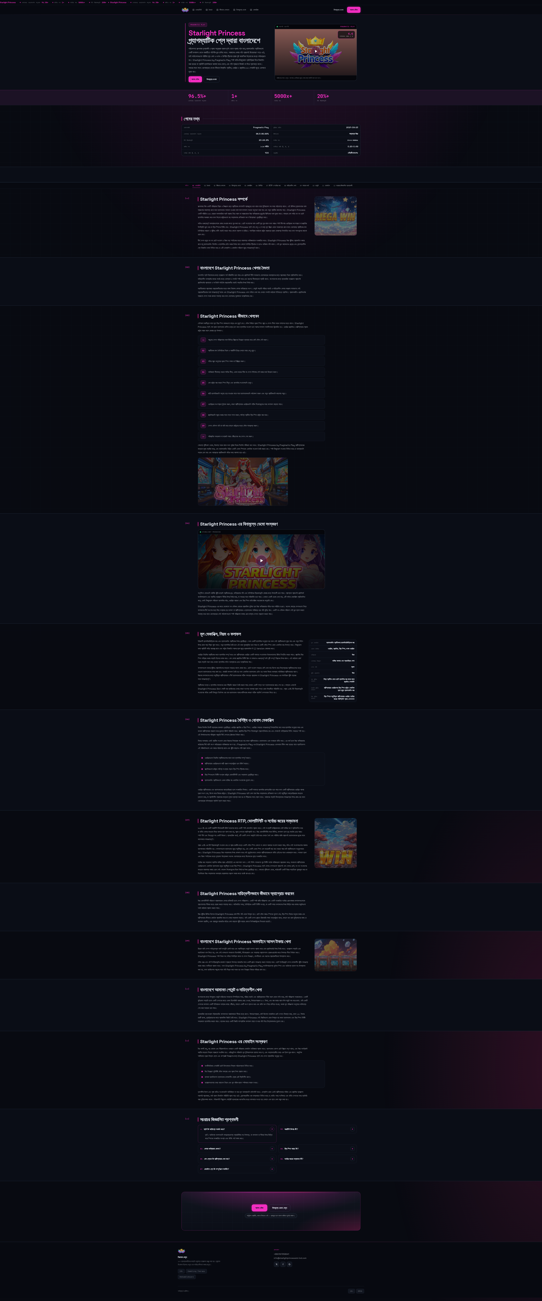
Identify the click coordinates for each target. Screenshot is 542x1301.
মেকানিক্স (255, 10)
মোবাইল (326, 185)
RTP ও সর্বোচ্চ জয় (273, 185)
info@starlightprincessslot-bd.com (290, 1258)
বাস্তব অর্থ (304, 185)
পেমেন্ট (315, 185)
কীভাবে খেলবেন (224, 10)
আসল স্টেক (354, 10)
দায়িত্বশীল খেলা (290, 185)
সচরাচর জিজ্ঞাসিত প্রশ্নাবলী (343, 185)
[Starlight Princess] (185, 10)
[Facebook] (283, 1264)
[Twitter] (276, 1264)
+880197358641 (281, 1254)
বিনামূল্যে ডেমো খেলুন (279, 1208)
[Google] (289, 1264)
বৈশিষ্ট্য (259, 185)
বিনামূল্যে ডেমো (241, 10)
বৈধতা (210, 10)
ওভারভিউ (198, 10)
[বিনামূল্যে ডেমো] (315, 51)
